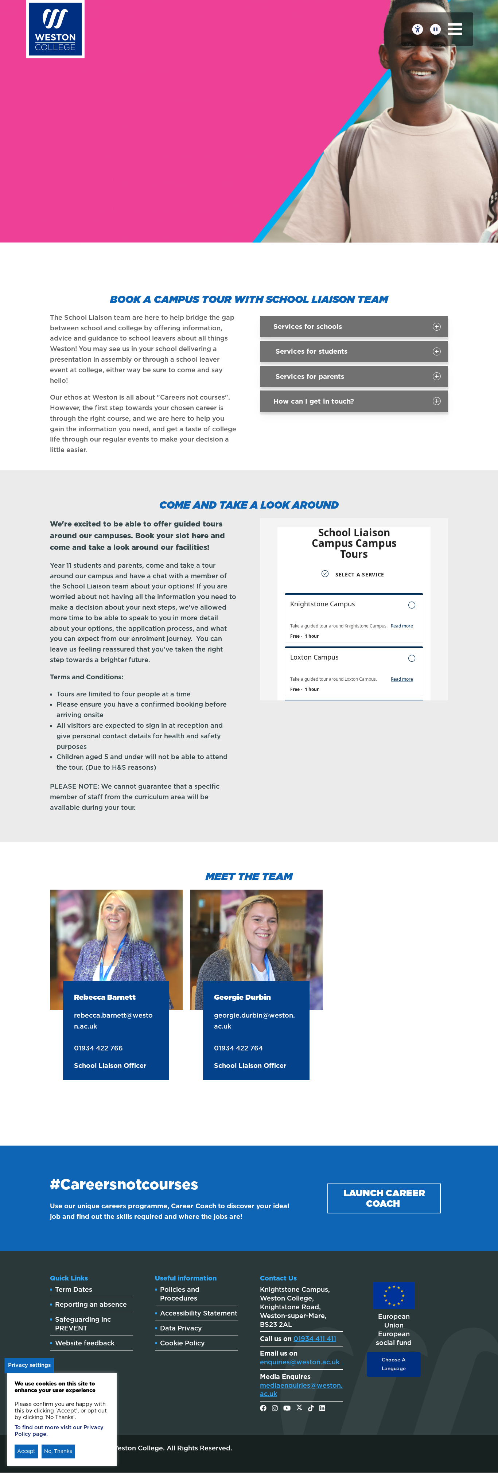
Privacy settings (29, 1365)
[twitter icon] (299, 1408)
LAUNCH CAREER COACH (384, 1198)
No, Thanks (58, 1451)
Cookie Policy (182, 1343)
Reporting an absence (91, 1304)
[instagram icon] (275, 1408)
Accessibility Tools (418, 29)
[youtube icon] (287, 1408)
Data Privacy (181, 1328)
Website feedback (84, 1343)
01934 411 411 (314, 1338)
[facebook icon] (263, 1408)
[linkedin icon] (322, 1408)
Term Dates (73, 1289)
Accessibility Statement (198, 1313)
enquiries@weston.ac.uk (299, 1362)
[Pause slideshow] (435, 29)
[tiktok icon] (311, 1408)
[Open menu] (455, 29)
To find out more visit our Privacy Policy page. (59, 1430)
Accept (26, 1451)
